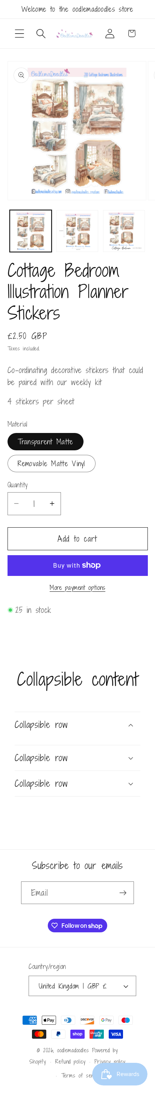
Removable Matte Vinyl (51, 463)
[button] (19, 33)
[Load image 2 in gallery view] (77, 231)
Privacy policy (110, 1061)
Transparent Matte (45, 441)
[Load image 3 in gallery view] (124, 231)
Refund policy (70, 1061)
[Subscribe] (123, 892)
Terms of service (82, 1075)
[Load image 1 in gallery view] (31, 231)
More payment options (77, 588)
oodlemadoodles (73, 1050)
